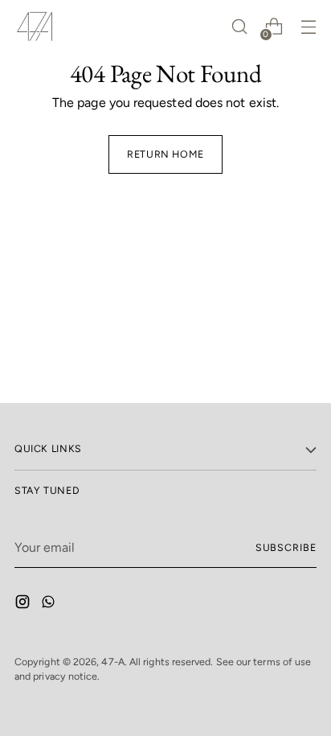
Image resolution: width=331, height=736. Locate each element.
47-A (112, 662)
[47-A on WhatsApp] (49, 604)
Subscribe (286, 547)
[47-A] (34, 26)
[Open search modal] (239, 26)
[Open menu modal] (308, 26)
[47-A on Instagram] (24, 604)
